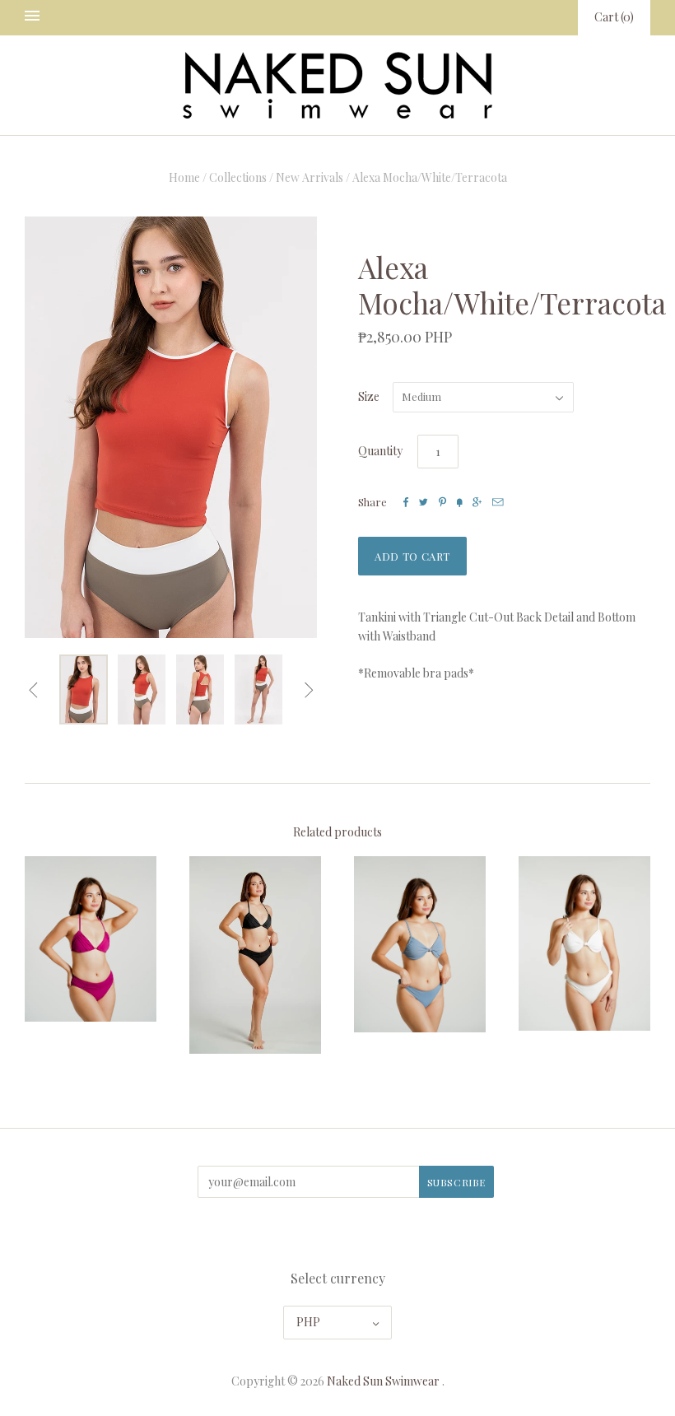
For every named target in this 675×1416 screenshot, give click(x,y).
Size (368, 396)
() (614, 17)
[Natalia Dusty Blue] (420, 944)
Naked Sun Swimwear (383, 1381)
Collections (238, 177)
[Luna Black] (255, 955)
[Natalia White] (584, 943)
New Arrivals (309, 177)
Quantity (380, 451)
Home (184, 177)
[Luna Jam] (90, 939)
